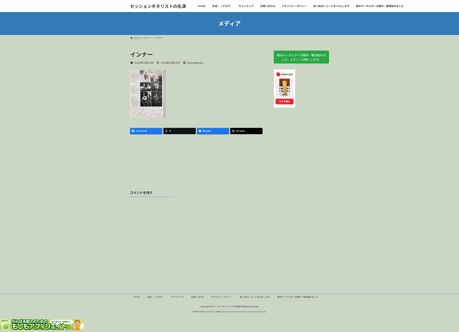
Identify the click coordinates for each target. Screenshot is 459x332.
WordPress (210, 311)
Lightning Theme (229, 311)
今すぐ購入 (284, 101)
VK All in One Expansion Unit (252, 311)
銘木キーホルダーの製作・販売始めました (297, 297)
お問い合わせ (197, 297)
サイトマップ (177, 297)
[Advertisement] (196, 164)
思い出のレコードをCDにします (255, 297)
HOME (136, 297)
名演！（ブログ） (155, 297)
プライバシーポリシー (222, 297)
